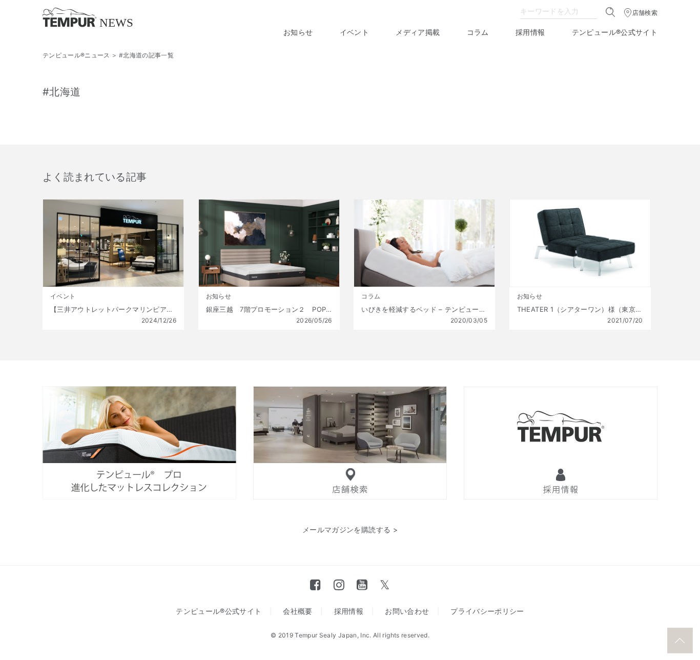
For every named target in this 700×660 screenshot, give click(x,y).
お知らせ (298, 32)
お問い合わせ (407, 611)
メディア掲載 (418, 32)
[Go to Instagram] (339, 584)
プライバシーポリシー (487, 611)
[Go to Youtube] (362, 584)
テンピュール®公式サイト (614, 32)
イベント (354, 32)
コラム (478, 32)
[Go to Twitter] (384, 584)
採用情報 (530, 32)
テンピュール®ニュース (76, 55)
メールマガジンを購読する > (350, 529)
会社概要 (297, 611)
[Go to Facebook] (315, 584)
